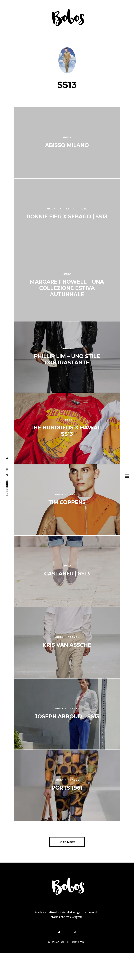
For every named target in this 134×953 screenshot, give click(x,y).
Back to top (77, 942)
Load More (67, 842)
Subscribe (7, 488)
